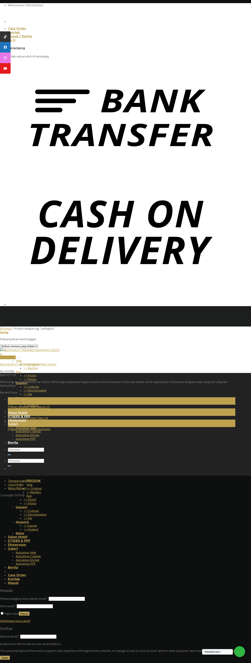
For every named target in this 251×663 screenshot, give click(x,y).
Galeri (13, 549)
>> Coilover (31, 386)
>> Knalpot (31, 529)
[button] (117, 354)
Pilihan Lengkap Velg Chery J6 (28, 418)
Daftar (5, 657)
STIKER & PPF (19, 541)
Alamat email (10, 636)
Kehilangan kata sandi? (15, 621)
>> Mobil (30, 375)
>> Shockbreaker (35, 390)
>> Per (28, 394)
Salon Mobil (17, 413)
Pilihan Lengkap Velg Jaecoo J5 (29, 406)
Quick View (8, 357)
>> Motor (30, 379)
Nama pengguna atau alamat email (24, 598)
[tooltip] (5, 36)
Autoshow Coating (28, 431)
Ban (18, 372)
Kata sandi (8, 606)
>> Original (34, 488)
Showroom (17, 420)
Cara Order (17, 28)
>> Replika (31, 368)
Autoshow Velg (26, 552)
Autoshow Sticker (28, 560)
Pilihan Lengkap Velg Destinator (29, 429)
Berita (13, 567)
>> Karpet (30, 401)
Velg (19, 360)
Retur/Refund (17, 488)
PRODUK (33, 481)
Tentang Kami (17, 481)
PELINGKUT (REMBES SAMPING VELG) (28, 364)
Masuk (24, 613)
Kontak (14, 32)
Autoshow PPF (26, 563)
